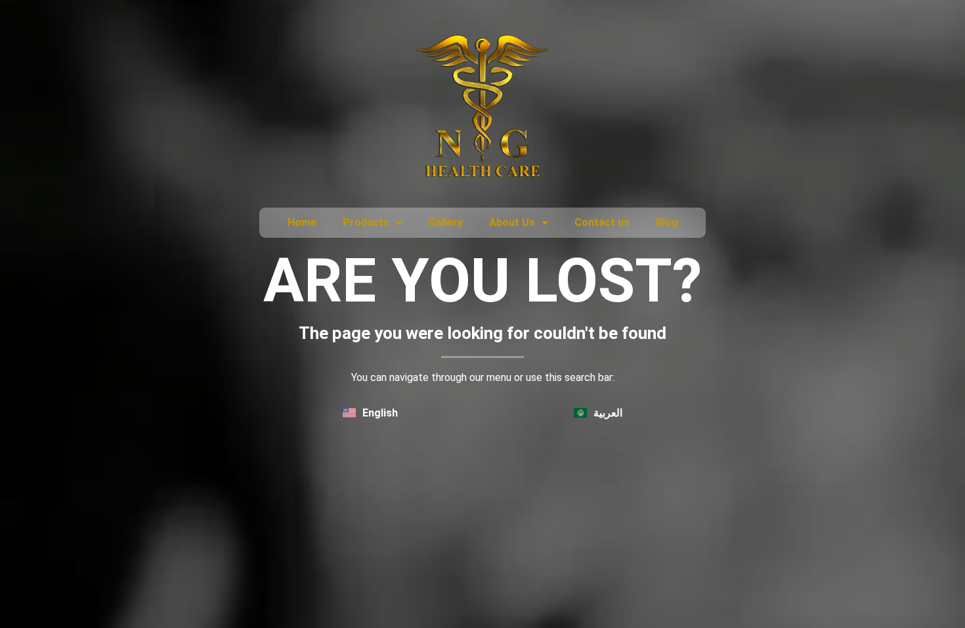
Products (366, 222)
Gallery (446, 222)
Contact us (602, 222)
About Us (512, 222)
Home (302, 222)
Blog (667, 222)
